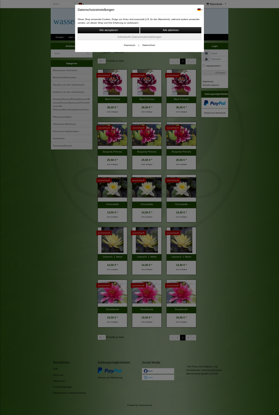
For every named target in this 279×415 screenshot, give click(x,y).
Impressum (129, 45)
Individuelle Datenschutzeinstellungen (139, 37)
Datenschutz (148, 45)
